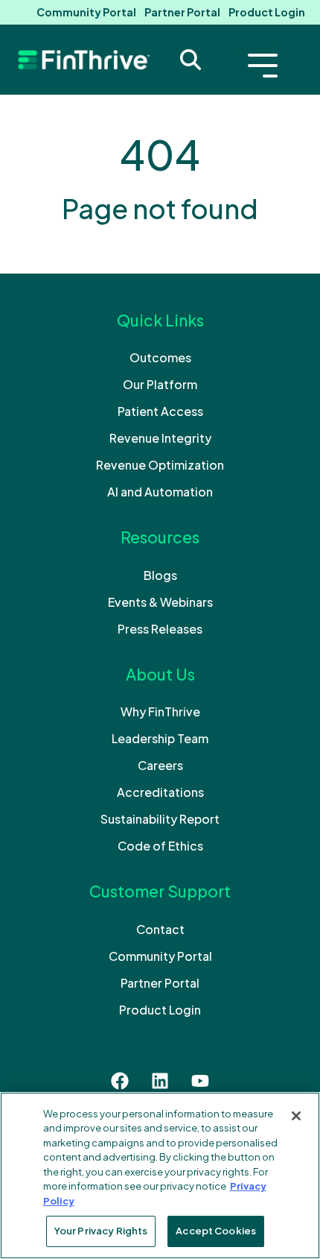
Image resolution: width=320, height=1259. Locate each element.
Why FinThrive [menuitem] (160, 711)
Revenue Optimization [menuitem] (160, 465)
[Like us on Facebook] (120, 1081)
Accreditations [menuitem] (160, 792)
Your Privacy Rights (100, 1231)
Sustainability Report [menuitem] (160, 819)
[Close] (296, 1115)
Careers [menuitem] (160, 765)
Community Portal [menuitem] (86, 12)
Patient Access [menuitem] (160, 411)
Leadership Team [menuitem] (160, 738)
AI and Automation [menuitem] (160, 491)
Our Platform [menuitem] (160, 384)
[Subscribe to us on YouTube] (200, 1081)
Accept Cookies (216, 1231)
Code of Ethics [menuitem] (160, 845)
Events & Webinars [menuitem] (160, 602)
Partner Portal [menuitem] (182, 12)
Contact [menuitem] (160, 929)
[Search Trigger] (190, 60)
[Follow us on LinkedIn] (160, 1081)
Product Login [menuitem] (266, 12)
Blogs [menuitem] (160, 575)
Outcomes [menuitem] (160, 357)
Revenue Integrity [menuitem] (160, 438)
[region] (160, 1175)
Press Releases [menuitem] (160, 629)
